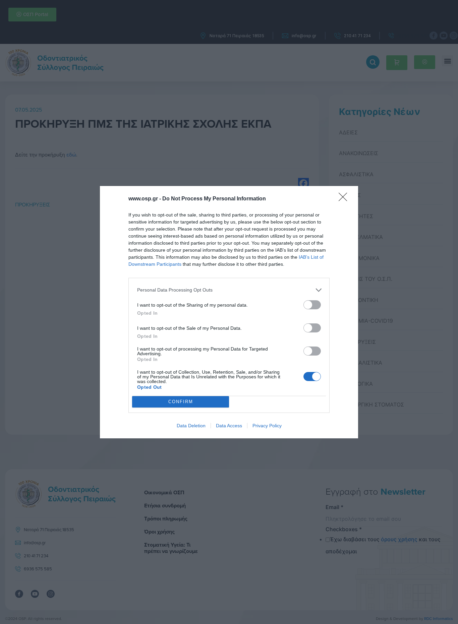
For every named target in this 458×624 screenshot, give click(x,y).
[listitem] (229, 290)
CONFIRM (180, 401)
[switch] (312, 304)
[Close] (345, 199)
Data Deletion (191, 425)
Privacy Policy (267, 425)
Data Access (229, 425)
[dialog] (229, 312)
